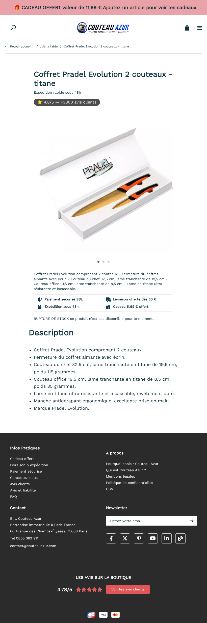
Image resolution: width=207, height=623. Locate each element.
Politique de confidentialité (129, 483)
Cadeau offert (22, 459)
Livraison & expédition (29, 465)
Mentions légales (120, 477)
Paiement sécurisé (26, 472)
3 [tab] (108, 261)
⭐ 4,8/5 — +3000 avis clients (66, 102)
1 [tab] (98, 261)
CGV (109, 489)
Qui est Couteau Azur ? (126, 470)
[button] (192, 521)
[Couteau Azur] (103, 27)
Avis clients (20, 484)
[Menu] (199, 28)
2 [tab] (103, 261)
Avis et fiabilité (23, 490)
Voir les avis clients (128, 589)
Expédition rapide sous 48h (57, 93)
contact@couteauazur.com (33, 546)
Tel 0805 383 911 (24, 538)
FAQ (13, 497)
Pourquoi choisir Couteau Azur (132, 464)
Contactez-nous (24, 478)
